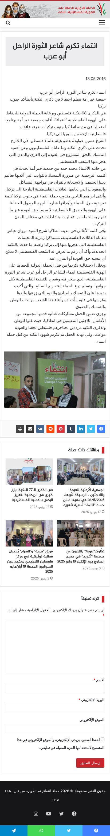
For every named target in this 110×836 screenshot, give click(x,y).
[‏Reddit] (50, 429)
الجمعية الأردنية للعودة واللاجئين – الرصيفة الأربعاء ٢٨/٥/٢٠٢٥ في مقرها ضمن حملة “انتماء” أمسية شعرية (83, 497)
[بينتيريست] (61, 429)
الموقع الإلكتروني (92, 720)
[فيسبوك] (101, 429)
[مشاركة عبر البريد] (30, 429)
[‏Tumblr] (71, 429)
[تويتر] (91, 429)
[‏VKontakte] (40, 429)
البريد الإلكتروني (91, 700)
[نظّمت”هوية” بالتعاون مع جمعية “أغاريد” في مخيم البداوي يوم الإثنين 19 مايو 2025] (80, 533)
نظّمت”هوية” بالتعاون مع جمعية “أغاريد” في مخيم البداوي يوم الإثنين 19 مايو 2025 (80, 556)
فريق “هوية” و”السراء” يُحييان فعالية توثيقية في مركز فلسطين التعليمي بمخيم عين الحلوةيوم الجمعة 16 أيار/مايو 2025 (30, 561)
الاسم (98, 680)
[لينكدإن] (81, 429)
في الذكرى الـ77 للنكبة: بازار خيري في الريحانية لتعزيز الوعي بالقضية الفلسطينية (32, 495)
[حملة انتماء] (55, 9)
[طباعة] (20, 429)
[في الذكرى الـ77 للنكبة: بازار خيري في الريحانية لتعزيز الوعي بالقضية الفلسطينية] (29, 471)
